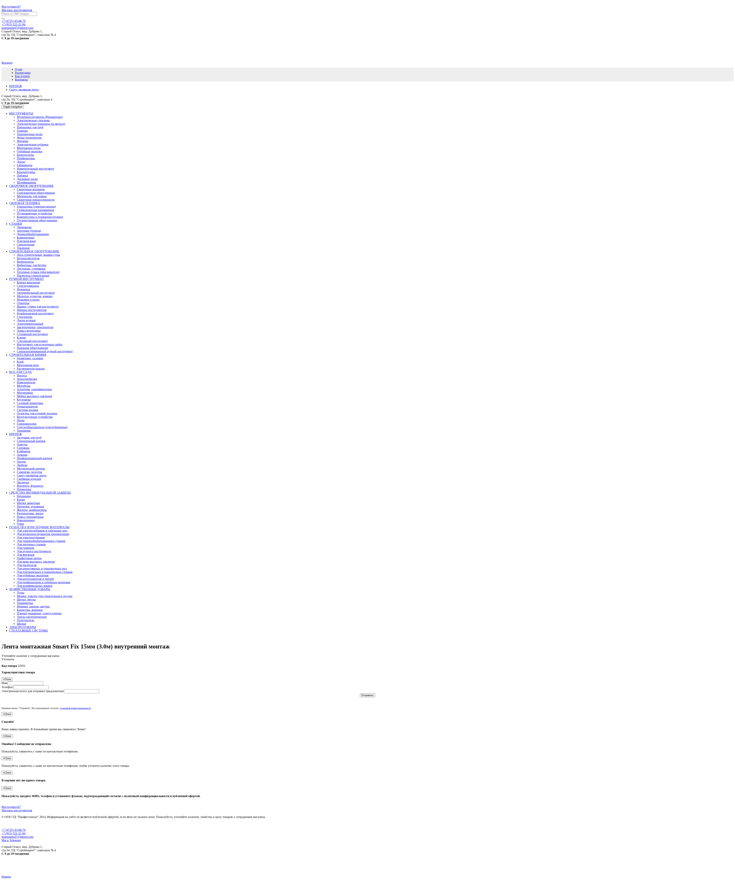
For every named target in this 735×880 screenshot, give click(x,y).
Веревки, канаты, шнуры (33, 606)
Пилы (20, 420)
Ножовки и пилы (28, 299)
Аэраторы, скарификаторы (34, 389)
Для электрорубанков (31, 537)
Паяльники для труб (30, 127)
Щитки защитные (28, 503)
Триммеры (24, 430)
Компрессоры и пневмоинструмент (40, 217)
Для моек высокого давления (36, 561)
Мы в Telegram (11, 840)
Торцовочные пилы (29, 134)
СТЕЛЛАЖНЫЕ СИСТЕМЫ (28, 630)
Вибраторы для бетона (31, 265)
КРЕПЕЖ (15, 434)
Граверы (22, 130)
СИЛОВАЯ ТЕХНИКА (24, 203)
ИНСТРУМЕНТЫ (21, 113)
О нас (18, 69)
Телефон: (7, 687)
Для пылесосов (27, 565)
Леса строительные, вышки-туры (38, 254)
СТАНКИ (15, 223)
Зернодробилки (27, 379)
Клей (20, 361)
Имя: (5, 683)
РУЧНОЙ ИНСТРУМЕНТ (26, 279)
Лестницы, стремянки (31, 268)
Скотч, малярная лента (31, 475)
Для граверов (25, 547)
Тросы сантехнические (32, 616)
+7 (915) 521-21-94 (13, 24)
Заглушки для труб (29, 437)
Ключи (21, 337)
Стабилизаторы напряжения (35, 210)
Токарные (23, 248)
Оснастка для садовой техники (37, 413)
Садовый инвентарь (30, 403)
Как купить (22, 76)
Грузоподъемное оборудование (37, 220)
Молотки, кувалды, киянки (34, 296)
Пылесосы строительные (33, 275)
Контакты (21, 79)
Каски (21, 499)
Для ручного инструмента (34, 551)
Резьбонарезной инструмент (35, 313)
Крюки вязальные (28, 282)
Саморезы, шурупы (29, 472)
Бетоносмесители (28, 258)
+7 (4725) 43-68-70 (13, 21)
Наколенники (26, 520)
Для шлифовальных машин (34, 585)
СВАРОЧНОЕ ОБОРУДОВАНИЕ (31, 185)
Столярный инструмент (32, 334)
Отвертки (23, 303)
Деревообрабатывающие (33, 234)
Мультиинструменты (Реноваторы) (40, 117)
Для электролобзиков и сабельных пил (42, 530)
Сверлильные (26, 244)
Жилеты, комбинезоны (32, 510)
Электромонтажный (30, 323)
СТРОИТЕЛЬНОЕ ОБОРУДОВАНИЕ (34, 251)
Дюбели (22, 465)
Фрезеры (22, 141)
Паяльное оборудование (32, 348)
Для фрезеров (25, 554)
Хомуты (22, 444)
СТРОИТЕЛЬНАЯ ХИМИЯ (27, 354)
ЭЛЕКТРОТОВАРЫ (22, 627)
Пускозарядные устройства (34, 213)
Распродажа (22, 72)
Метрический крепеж (31, 468)
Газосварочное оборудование (36, 192)
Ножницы (23, 289)
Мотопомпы (25, 392)
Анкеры (22, 454)
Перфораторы (26, 158)
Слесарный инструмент (32, 341)
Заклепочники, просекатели (35, 327)
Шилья (21, 623)
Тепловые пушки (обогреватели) (38, 272)
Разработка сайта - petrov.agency (24, 866)
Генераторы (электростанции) (36, 206)
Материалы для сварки (32, 196)
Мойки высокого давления (34, 396)
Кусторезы (24, 399)
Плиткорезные (26, 241)
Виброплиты (25, 261)
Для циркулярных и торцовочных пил (42, 568)
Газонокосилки (27, 423)
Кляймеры (23, 451)
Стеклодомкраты (28, 285)
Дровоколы (24, 227)
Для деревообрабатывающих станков (41, 541)
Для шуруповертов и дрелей (35, 578)
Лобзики (22, 175)
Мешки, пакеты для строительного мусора (44, 596)
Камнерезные (25, 237)
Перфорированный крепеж (34, 458)
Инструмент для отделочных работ (40, 344)
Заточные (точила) (29, 230)
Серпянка (23, 447)
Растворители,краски (31, 368)
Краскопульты (26, 172)
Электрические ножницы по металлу (41, 123)
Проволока (24, 489)
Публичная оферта (14, 823)
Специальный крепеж (31, 441)
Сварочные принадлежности (36, 199)
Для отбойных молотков (33, 575)
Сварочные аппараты (31, 189)
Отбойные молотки (29, 151)
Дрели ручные (26, 320)
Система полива (27, 410)
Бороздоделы (25, 154)
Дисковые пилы (27, 179)
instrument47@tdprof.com (17, 27)
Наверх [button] (6, 876)
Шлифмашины (26, 182)
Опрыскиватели (27, 406)
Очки (20, 523)
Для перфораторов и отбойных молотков (43, 582)
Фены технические (29, 137)
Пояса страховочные (30, 516)
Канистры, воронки (30, 609)
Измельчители (26, 382)
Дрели (21, 161)
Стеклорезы (24, 316)
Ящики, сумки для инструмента (38, 306)
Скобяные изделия (29, 479)
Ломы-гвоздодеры (29, 330)
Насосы (22, 375)
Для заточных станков (31, 544)
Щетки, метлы (26, 599)
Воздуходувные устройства (35, 416)
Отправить (367, 695)
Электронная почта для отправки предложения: (33, 691)
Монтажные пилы (29, 148)
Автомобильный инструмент (36, 292)
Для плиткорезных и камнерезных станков (45, 572)
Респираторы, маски (30, 513)
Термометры (25, 603)
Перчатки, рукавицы (30, 506)
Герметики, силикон (30, 358)
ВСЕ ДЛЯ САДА (20, 372)
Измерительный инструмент (35, 168)
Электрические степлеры (33, 120)
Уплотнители (25, 620)
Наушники (24, 496)
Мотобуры (23, 385)
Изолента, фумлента (30, 485)
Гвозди (21, 461)
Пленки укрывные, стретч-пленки (39, 613)
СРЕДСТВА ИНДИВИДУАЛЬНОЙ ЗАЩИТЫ (40, 492)
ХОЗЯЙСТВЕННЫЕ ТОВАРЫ (29, 589)
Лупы (20, 592)
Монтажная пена (28, 365)
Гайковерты (24, 165)
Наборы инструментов (32, 310)
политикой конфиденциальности (75, 708)
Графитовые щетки (29, 558)
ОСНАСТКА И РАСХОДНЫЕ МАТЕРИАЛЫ (39, 527)
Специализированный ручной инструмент (45, 351)
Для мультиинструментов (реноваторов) (43, 534)
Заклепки (23, 482)
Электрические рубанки (32, 144)
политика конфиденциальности (49, 823)
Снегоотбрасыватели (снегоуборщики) (42, 427)
